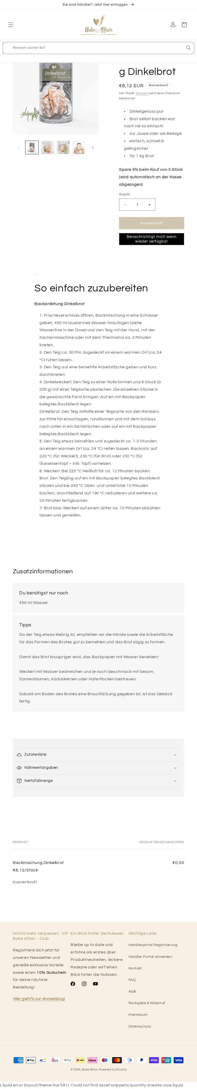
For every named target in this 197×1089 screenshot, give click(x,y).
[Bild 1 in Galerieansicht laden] (31, 147)
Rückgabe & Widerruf (147, 1003)
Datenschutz (140, 1026)
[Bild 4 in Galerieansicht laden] (78, 147)
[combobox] (98, 48)
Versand (142, 93)
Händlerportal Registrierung (153, 945)
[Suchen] (188, 47)
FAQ (132, 980)
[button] (10, 24)
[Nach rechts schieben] (92, 147)
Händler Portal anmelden (150, 957)
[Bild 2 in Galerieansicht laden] (47, 147)
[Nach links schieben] (18, 147)
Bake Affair (90, 1069)
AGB (132, 991)
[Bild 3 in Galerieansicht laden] (63, 147)
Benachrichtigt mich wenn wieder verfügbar (151, 239)
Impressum (138, 1014)
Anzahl (124, 194)
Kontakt (135, 968)
